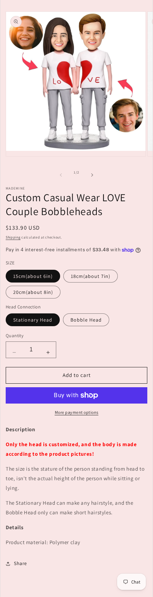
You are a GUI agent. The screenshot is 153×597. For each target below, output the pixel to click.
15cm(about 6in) (33, 276)
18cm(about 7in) (90, 276)
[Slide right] (92, 175)
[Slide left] (61, 175)
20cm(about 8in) (33, 292)
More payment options (77, 412)
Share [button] (20, 563)
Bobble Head (86, 320)
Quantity (14, 336)
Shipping (13, 237)
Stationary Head (32, 320)
